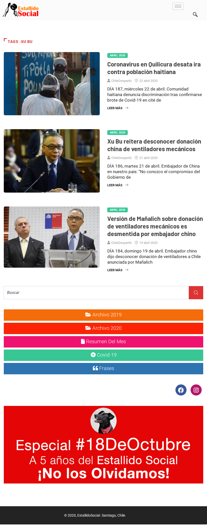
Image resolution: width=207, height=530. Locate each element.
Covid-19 (106, 355)
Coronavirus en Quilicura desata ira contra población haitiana (154, 67)
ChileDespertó (121, 81)
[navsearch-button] (195, 8)
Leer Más (114, 108)
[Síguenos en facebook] (181, 389)
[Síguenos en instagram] (196, 389)
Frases (106, 368)
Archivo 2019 (106, 315)
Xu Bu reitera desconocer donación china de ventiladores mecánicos (154, 144)
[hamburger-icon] (178, 6)
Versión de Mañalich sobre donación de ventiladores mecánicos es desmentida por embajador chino (155, 226)
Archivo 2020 (106, 328)
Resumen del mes (105, 341)
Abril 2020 (117, 55)
